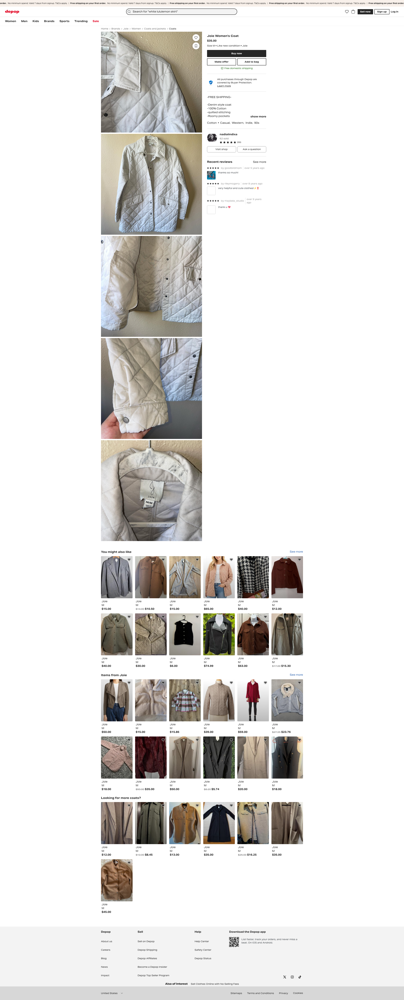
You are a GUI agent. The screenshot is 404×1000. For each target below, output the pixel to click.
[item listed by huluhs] (253, 634)
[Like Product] (129, 559)
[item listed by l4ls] (287, 700)
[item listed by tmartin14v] (151, 634)
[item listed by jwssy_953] (151, 577)
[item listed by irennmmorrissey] (117, 577)
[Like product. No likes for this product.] (196, 38)
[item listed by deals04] (117, 700)
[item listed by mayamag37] (219, 823)
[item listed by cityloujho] (253, 823)
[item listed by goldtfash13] (253, 577)
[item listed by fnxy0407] (117, 634)
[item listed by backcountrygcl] (219, 634)
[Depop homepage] (12, 12)
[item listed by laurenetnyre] (117, 880)
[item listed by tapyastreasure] (219, 700)
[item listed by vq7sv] (219, 577)
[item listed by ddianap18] (185, 577)
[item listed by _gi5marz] (185, 634)
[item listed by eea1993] (287, 823)
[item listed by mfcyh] (117, 823)
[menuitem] (11, 21)
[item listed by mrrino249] (253, 757)
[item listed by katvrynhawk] (287, 634)
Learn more (224, 85)
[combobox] (181, 12)
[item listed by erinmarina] (185, 823)
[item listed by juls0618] (253, 700)
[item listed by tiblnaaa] (151, 700)
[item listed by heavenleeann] (287, 577)
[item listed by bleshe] (151, 823)
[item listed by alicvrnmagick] (287, 757)
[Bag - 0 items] (353, 11)
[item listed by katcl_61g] (151, 757)
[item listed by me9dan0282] (185, 700)
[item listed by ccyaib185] (219, 757)
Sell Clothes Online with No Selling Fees (215, 984)
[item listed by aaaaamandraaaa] (117, 757)
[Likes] (347, 11)
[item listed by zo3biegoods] (185, 757)
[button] (243, 142)
